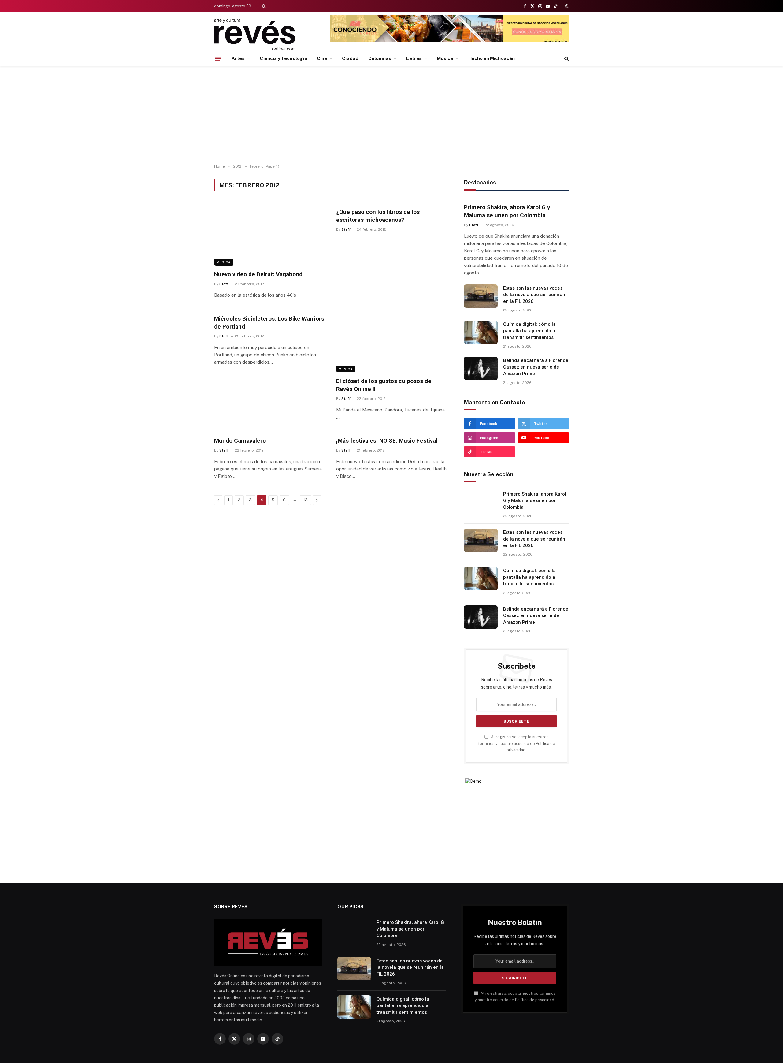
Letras (413, 58)
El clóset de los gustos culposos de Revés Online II (383, 384)
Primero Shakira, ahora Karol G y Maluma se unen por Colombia (507, 211)
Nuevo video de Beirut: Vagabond (258, 274)
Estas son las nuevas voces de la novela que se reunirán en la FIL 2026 (534, 294)
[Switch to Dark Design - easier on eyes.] (566, 6)
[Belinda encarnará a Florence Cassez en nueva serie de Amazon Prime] (481, 368)
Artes (238, 58)
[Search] (263, 6)
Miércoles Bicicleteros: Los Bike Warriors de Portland (269, 322)
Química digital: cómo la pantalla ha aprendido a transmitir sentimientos (529, 331)
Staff (223, 284)
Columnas (380, 58)
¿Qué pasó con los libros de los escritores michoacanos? (378, 215)
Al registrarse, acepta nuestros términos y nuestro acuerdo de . (516, 743)
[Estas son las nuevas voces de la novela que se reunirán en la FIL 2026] (481, 296)
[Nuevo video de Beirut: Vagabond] (269, 234)
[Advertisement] (391, 115)
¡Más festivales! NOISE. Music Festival (386, 440)
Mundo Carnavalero (240, 440)
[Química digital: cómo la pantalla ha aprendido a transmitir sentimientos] (481, 332)
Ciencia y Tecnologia (283, 58)
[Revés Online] (254, 34)
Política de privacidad (534, 1000)
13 (305, 500)
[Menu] (218, 58)
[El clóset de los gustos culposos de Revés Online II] (391, 341)
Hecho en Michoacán (491, 58)
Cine (322, 58)
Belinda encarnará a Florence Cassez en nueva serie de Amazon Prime (535, 367)
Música (445, 58)
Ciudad (350, 58)
